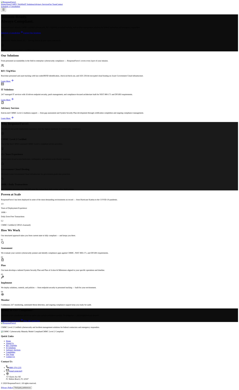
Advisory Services (41, 4)
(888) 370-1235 (15, 368)
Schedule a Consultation (10, 6)
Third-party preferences (22, 388)
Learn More (6, 81)
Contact (60, 4)
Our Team (53, 4)
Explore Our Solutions (32, 33)
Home (3, 4)
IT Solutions (29, 4)
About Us (10, 4)
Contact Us (10, 357)
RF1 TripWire (19, 4)
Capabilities (10, 352)
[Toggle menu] (3, 10)
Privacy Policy (7, 388)
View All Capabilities (31, 321)
